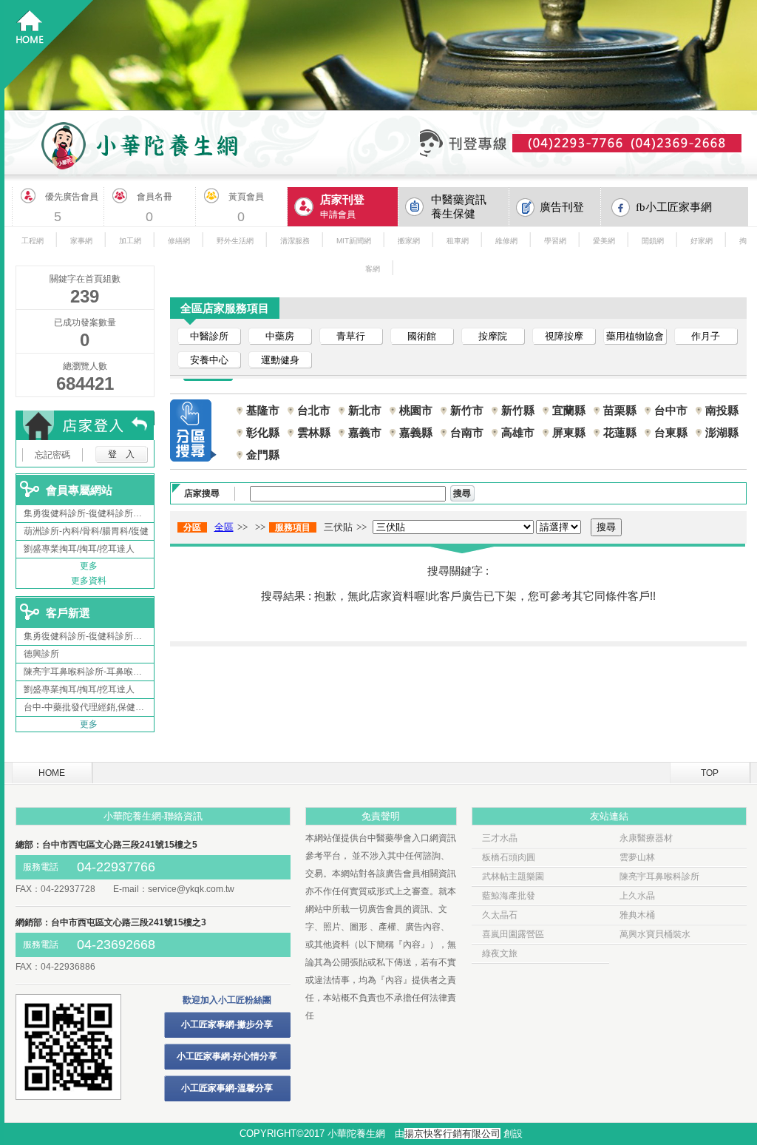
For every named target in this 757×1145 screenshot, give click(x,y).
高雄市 (517, 432)
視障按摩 (564, 336)
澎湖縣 (722, 432)
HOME (51, 773)
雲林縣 (313, 432)
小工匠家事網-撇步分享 (227, 1024)
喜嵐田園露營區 (513, 934)
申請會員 (342, 206)
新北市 (364, 410)
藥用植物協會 (635, 336)
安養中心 (209, 359)
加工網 (130, 241)
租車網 (458, 241)
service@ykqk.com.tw (191, 889)
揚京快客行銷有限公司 (452, 1133)
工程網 (32, 241)
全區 (224, 527)
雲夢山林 (637, 857)
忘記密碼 (52, 455)
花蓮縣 (620, 432)
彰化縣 (262, 432)
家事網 (81, 241)
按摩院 (492, 336)
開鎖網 (653, 241)
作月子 (705, 336)
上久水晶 (637, 896)
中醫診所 (209, 336)
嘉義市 (364, 432)
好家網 (701, 241)
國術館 (421, 336)
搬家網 (409, 241)
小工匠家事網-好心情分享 (227, 1056)
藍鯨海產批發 (508, 896)
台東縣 (671, 432)
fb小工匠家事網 (674, 207)
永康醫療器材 (646, 838)
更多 (89, 566)
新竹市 (466, 410)
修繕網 (179, 241)
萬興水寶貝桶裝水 (654, 934)
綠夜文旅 (499, 953)
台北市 (313, 410)
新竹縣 (517, 410)
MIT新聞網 (353, 241)
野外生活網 (235, 241)
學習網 (555, 241)
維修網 (506, 241)
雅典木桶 (637, 915)
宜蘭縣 (568, 410)
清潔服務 (295, 241)
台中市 (671, 410)
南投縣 (722, 410)
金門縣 (262, 454)
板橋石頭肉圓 (508, 857)
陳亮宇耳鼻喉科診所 (659, 876)
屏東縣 (568, 432)
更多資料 (88, 580)
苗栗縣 (620, 410)
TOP (710, 773)
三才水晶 (499, 838)
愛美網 (604, 241)
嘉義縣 (415, 432)
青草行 (350, 336)
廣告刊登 (562, 207)
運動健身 (280, 359)
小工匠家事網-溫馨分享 (227, 1088)
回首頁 (49, 44)
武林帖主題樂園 (513, 876)
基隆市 (262, 410)
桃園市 (415, 410)
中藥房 (279, 336)
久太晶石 (499, 915)
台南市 (466, 432)
